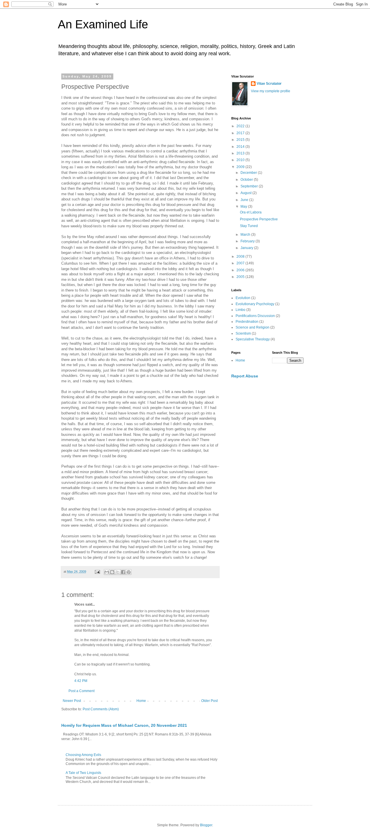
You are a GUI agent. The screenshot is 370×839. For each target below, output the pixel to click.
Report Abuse (244, 376)
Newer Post (72, 701)
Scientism (243, 333)
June (244, 200)
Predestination (247, 322)
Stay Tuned (249, 226)
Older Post (209, 701)
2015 (240, 140)
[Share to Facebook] (123, 572)
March (245, 235)
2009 (240, 167)
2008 (240, 257)
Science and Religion (252, 327)
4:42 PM (80, 681)
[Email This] (107, 572)
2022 (240, 126)
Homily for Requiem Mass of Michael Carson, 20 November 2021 (124, 725)
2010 (240, 160)
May (244, 206)
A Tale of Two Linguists (83, 773)
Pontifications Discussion (255, 316)
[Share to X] (118, 572)
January (247, 248)
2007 (240, 263)
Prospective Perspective (259, 219)
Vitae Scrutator (269, 84)
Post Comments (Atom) (101, 709)
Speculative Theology (253, 339)
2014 (240, 147)
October (247, 180)
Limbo (240, 310)
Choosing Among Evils (83, 755)
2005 (240, 277)
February (248, 241)
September (249, 186)
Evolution (243, 298)
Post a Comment (82, 691)
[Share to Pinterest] (129, 572)
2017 (240, 133)
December (249, 173)
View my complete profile (270, 91)
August (246, 193)
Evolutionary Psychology (255, 304)
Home (141, 701)
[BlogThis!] (112, 572)
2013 (240, 153)
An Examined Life (103, 24)
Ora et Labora (251, 212)
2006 (240, 270)
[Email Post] (97, 571)
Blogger (206, 825)
